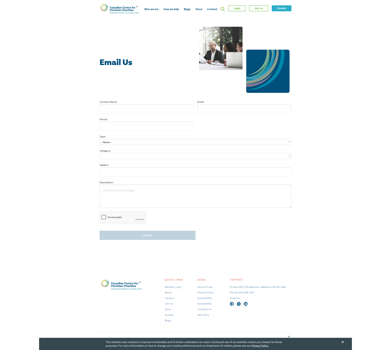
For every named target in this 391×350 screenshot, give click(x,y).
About (168, 292)
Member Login (173, 286)
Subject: (104, 165)
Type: (103, 136)
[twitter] (239, 303)
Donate (169, 314)
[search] (223, 9)
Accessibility (204, 298)
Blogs (187, 9)
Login (237, 8)
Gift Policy (203, 314)
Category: (105, 150)
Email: (200, 102)
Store (199, 9)
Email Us (235, 298)
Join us (169, 303)
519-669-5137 (246, 292)
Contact (212, 9)
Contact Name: (108, 102)
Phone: (104, 119)
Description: (107, 182)
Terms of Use (204, 286)
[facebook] (232, 303)
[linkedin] (246, 303)
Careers (169, 298)
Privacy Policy (205, 292)
